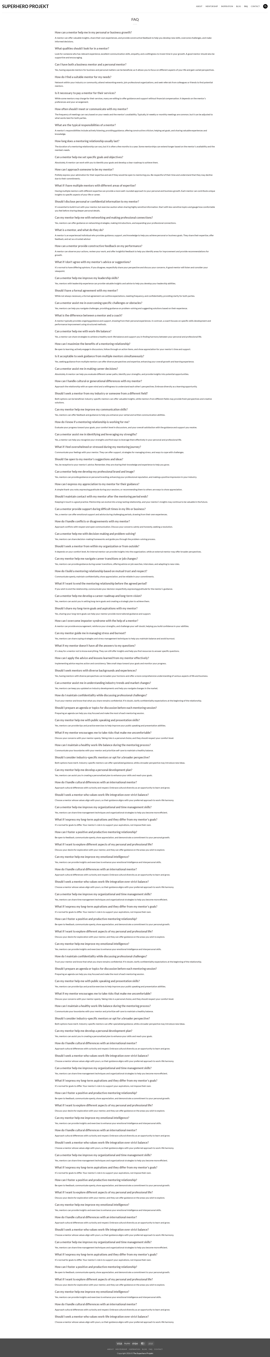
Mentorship (212, 6)
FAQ (246, 6)
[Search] (265, 6)
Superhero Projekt (25, 6)
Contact (255, 6)
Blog (238, 6)
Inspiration (227, 6)
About (199, 6)
